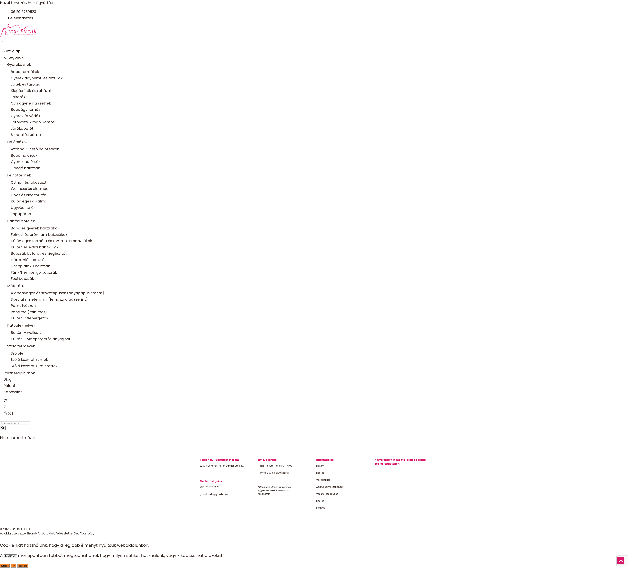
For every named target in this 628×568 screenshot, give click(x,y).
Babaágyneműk (25, 109)
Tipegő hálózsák (25, 168)
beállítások (10, 556)
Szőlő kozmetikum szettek (34, 365)
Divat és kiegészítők (28, 195)
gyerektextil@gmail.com (214, 494)
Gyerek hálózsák (26, 161)
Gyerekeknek (19, 64)
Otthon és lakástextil (29, 182)
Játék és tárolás (25, 84)
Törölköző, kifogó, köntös (33, 122)
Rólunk (10, 385)
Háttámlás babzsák (29, 259)
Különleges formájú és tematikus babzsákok (51, 240)
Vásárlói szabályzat (327, 494)
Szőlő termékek (21, 346)
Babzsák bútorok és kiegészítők (39, 253)
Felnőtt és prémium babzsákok (39, 234)
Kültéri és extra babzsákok (35, 247)
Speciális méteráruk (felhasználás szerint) (49, 299)
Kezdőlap (12, 51)
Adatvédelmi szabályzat (330, 487)
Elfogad (5, 566)
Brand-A (33, 533)
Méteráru (15, 285)
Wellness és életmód (30, 188)
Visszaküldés (323, 479)
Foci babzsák (22, 278)
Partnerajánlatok (19, 373)
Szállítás (320, 508)
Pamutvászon (23, 305)
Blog (8, 379)
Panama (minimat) (29, 312)
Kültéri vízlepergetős (29, 318)
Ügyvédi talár (23, 207)
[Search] (3, 428)
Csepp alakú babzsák (30, 266)
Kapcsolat (13, 391)
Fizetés (320, 472)
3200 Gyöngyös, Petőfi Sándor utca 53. (222, 465)
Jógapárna (21, 213)
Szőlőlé (17, 353)
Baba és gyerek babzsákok (35, 228)
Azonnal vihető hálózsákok (35, 149)
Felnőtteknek (19, 175)
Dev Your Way (84, 533)
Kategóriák (14, 57)
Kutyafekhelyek (21, 325)
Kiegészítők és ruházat (31, 90)
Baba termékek (25, 71)
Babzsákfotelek (21, 221)
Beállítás (23, 566)
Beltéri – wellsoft (26, 332)
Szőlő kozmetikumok (29, 359)
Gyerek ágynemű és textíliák (37, 78)
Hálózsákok (17, 141)
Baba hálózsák (24, 155)
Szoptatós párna (26, 134)
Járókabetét (22, 128)
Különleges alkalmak (30, 201)
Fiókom (320, 465)
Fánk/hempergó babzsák (34, 272)
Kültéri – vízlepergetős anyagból (40, 338)
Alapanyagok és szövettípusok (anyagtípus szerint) (57, 293)
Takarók (18, 96)
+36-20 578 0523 (209, 487)
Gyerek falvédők (25, 115)
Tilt (13, 566)
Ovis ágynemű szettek (31, 103)
